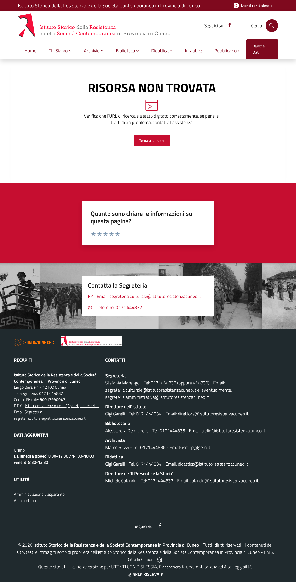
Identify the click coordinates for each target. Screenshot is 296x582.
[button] (60, 51)
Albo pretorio (25, 500)
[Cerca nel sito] (272, 25)
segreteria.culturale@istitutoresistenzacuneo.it (50, 418)
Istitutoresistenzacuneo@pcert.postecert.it (62, 405)
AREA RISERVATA (148, 574)
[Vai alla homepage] (91, 341)
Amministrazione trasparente (39, 494)
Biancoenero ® (171, 567)
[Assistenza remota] (160, 559)
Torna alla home (151, 140)
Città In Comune (141, 559)
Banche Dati (259, 49)
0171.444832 (51, 393)
